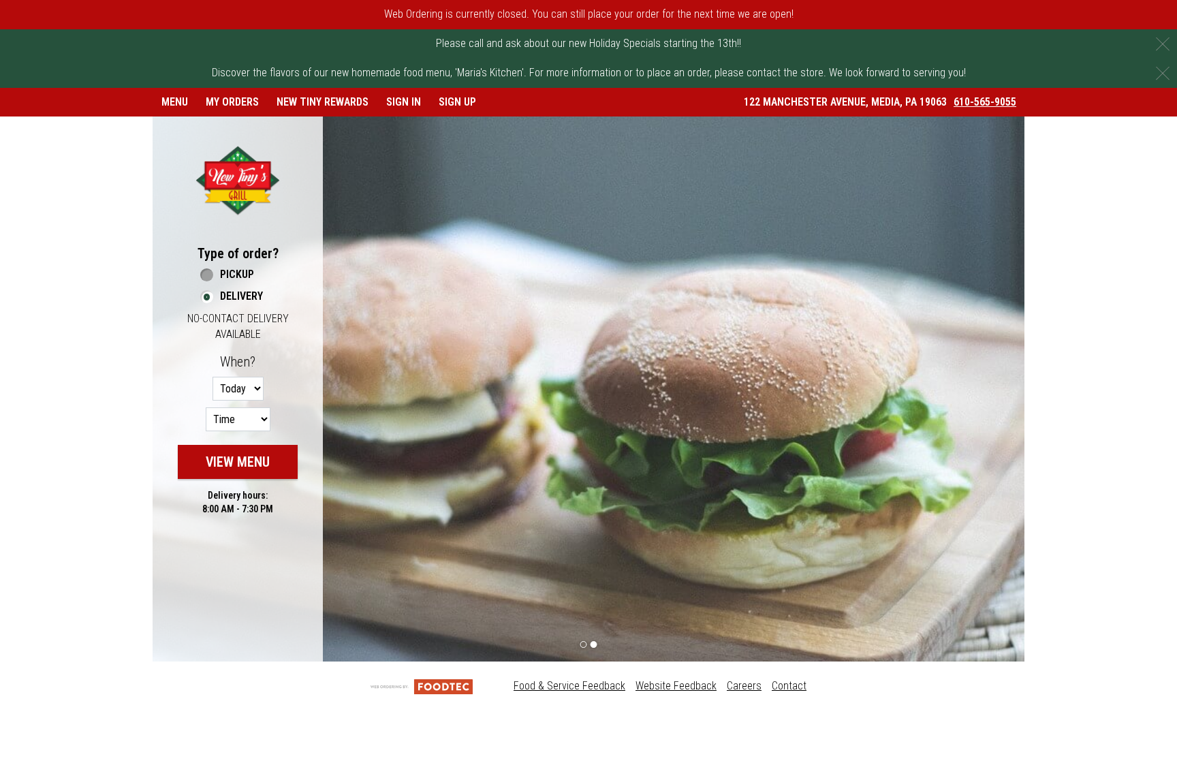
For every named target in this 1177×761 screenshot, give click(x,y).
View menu (238, 462)
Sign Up (457, 101)
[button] (238, 180)
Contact (789, 685)
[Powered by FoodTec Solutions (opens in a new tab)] (422, 685)
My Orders (232, 101)
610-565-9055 (985, 101)
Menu (174, 101)
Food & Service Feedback (569, 685)
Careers (744, 685)
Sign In (403, 101)
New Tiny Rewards (322, 101)
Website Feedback (676, 685)
